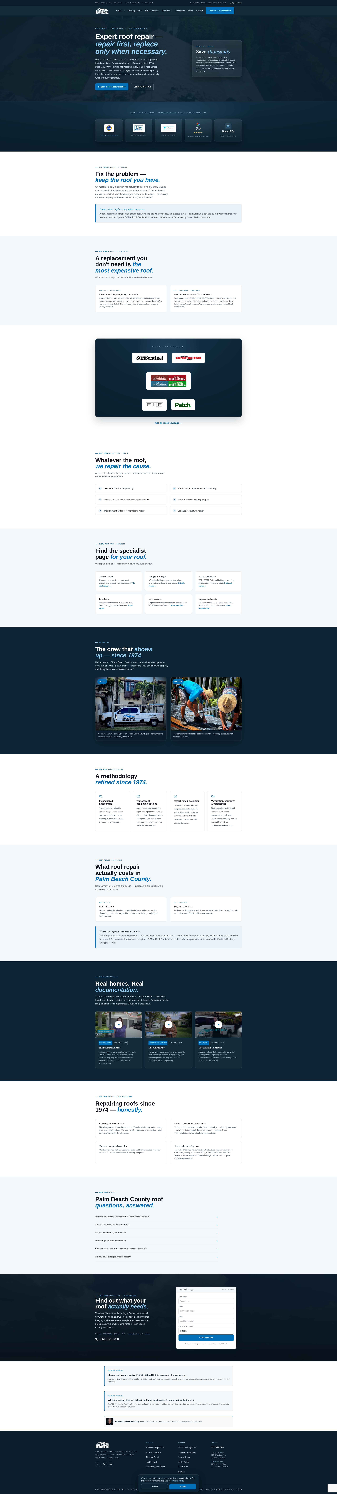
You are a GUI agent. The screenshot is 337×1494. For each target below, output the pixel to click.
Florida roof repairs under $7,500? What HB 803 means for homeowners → (148, 1375)
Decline (154, 1486)
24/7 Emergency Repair (155, 1467)
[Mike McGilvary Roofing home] (102, 11)
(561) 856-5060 (236, 3)
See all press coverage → (168, 423)
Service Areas (151, 10)
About (190, 10)
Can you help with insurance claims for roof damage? (121, 1249)
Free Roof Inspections (155, 1447)
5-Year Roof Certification (137, 217)
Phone (181, 1306)
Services (119, 10)
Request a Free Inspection (220, 10)
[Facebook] (97, 1464)
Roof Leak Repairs (153, 1452)
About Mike (183, 1467)
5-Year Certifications (187, 1452)
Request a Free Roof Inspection (112, 87)
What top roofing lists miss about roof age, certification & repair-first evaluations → (151, 1400)
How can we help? (186, 1326)
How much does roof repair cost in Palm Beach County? (122, 1217)
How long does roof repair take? (110, 1241)
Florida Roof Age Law (187, 1447)
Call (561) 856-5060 (142, 87)
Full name (183, 1296)
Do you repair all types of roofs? (110, 1233)
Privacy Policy (178, 1481)
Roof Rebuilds (152, 1462)
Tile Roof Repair (152, 1457)
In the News (180, 10)
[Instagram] (104, 1464)
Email (181, 1316)
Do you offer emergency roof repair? (113, 1257)
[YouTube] (110, 1464)
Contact (199, 10)
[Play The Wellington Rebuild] (218, 1025)
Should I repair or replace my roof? (112, 1225)
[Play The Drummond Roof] (118, 1025)
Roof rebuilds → (178, 605)
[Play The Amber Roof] (168, 1025)
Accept (183, 1486)
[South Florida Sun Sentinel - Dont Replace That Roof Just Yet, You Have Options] (149, 358)
